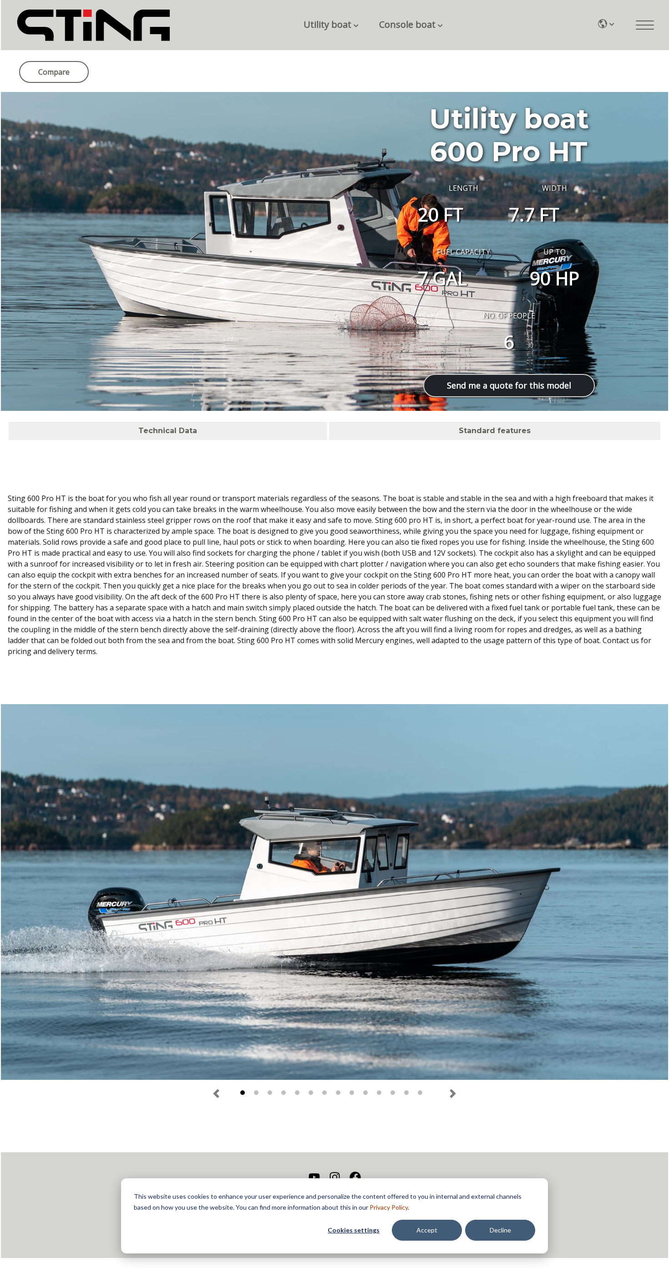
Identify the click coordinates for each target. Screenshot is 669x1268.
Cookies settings (354, 1230)
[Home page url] (93, 25)
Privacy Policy (389, 1207)
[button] (216, 1093)
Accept (426, 1230)
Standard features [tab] (495, 430)
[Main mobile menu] (645, 25)
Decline (500, 1230)
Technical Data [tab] (167, 430)
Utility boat (327, 24)
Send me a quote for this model (509, 385)
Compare (54, 72)
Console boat (407, 24)
